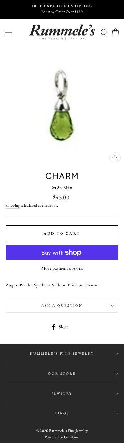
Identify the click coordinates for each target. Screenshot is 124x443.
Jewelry (62, 393)
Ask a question (62, 305)
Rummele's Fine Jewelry (62, 353)
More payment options (62, 268)
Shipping (13, 205)
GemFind (71, 437)
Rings (62, 413)
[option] (62, 9)
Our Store (62, 373)
